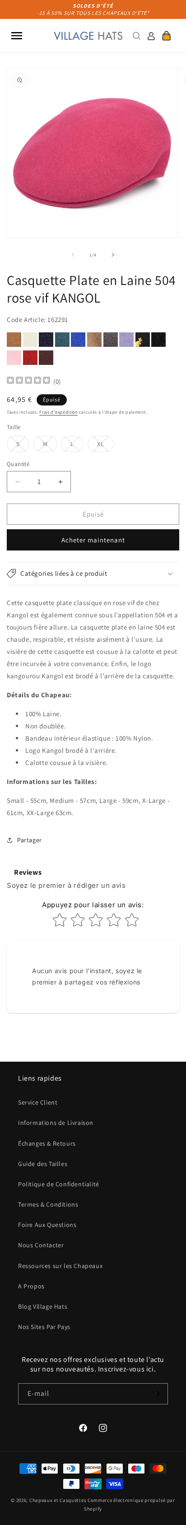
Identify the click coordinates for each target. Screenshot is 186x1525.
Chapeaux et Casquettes (57, 1500)
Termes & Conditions (48, 1204)
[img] (28, 381)
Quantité (18, 464)
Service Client (37, 1102)
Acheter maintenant (93, 540)
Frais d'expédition (58, 412)
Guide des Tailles (42, 1164)
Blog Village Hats (42, 1306)
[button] (16, 35)
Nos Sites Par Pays (44, 1327)
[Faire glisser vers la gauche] (73, 255)
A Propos (31, 1286)
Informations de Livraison (55, 1123)
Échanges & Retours (47, 1143)
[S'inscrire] (157, 1393)
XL (105, 445)
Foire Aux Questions (47, 1225)
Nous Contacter (41, 1245)
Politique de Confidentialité (58, 1184)
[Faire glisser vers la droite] (113, 255)
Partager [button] (29, 840)
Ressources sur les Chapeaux (60, 1266)
